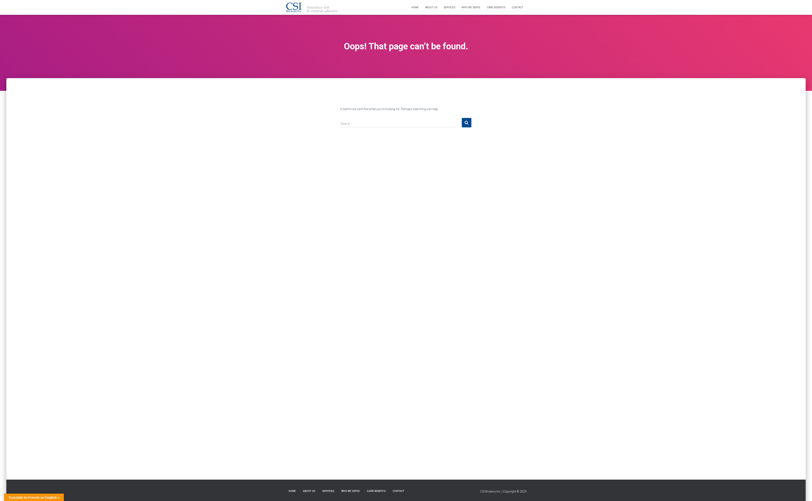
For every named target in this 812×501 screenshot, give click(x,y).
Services (449, 7)
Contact (517, 7)
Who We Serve (471, 7)
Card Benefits (496, 7)
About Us (431, 7)
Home (415, 7)
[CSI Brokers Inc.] (311, 7)
